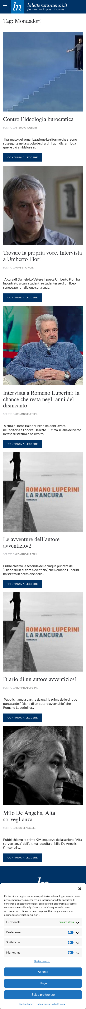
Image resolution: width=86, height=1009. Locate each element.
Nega (43, 983)
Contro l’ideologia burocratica (38, 119)
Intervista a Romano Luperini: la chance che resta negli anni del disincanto (41, 399)
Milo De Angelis (25, 827)
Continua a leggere (23, 157)
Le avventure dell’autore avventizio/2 (31, 542)
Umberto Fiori (24, 267)
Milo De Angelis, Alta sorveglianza (29, 816)
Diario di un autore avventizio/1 (40, 679)
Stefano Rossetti (26, 127)
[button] (80, 888)
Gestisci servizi (42, 961)
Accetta (43, 971)
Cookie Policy (26, 1003)
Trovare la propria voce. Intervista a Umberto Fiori (42, 255)
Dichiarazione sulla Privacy (50, 1003)
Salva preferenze (43, 994)
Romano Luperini (26, 414)
